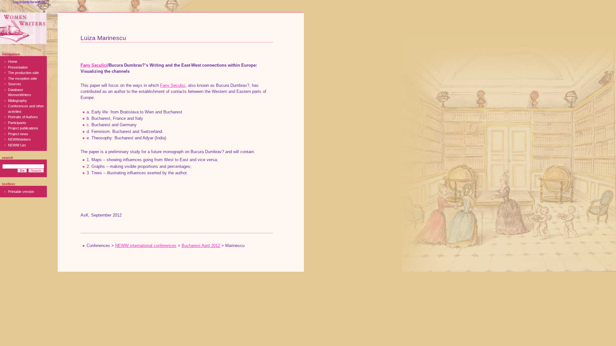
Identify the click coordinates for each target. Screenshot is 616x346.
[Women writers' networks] (23, 28)
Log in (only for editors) (29, 2)
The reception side (22, 78)
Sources (14, 84)
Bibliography (17, 101)
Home (12, 61)
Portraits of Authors (23, 117)
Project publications (23, 128)
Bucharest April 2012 (201, 245)
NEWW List (17, 145)
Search (7, 158)
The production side (23, 73)
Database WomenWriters (19, 92)
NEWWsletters (19, 139)
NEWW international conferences (145, 245)
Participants (17, 123)
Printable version (21, 192)
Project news (18, 134)
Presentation (18, 67)
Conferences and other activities (26, 108)
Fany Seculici (94, 65)
